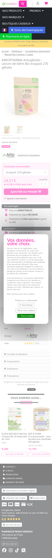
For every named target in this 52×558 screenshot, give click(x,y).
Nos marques (12, 17)
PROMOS (35, 10)
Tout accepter (26, 316)
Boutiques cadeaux (16, 23)
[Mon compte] (38, 4)
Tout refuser (27, 305)
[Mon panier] (46, 4)
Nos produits (12, 10)
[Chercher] (23, 4)
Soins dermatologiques (28, 30)
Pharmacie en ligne (17, 36)
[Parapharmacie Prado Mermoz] (9, 3)
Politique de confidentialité (26, 300)
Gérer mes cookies (26, 310)
